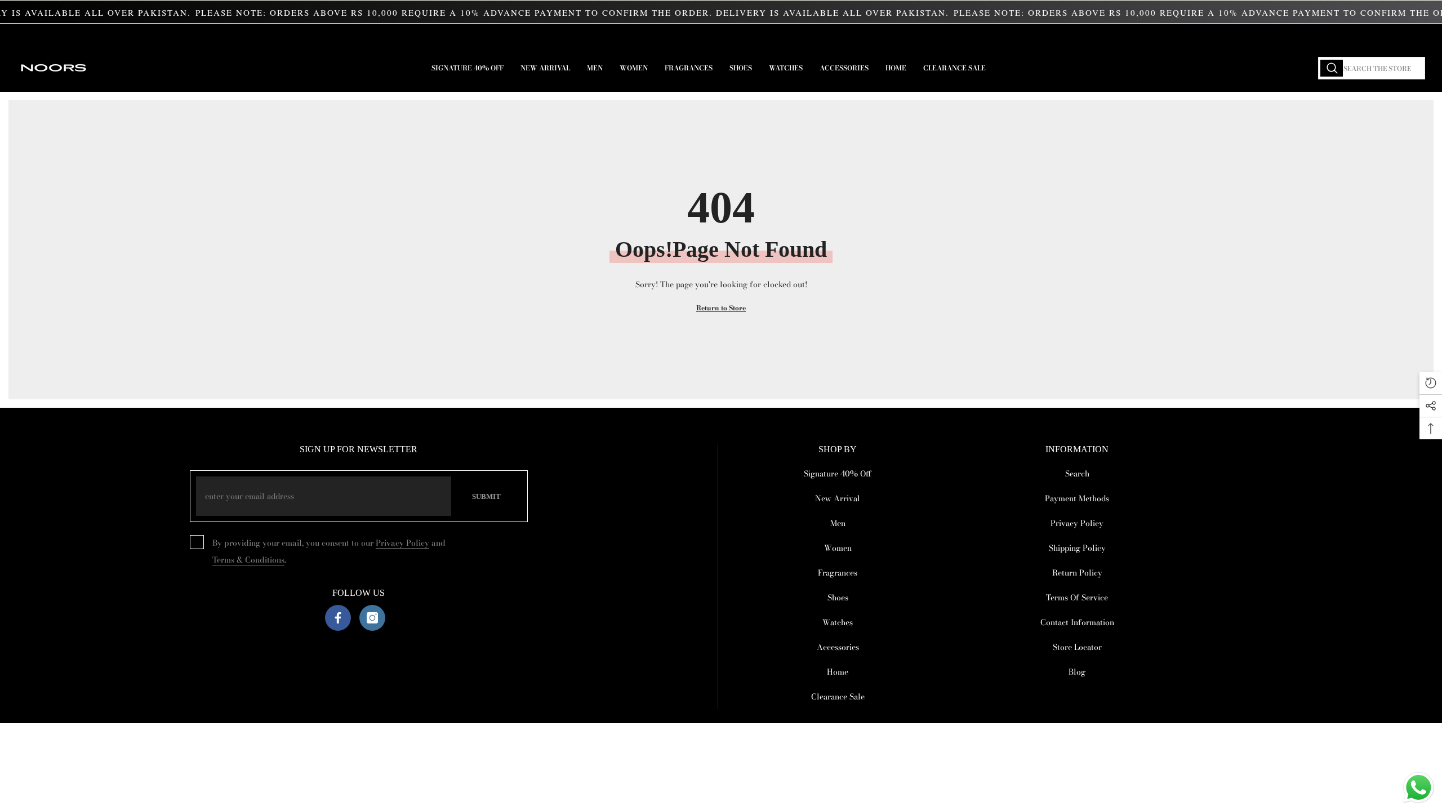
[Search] (1371, 68)
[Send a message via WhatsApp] (1418, 787)
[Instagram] (372, 618)
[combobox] (1371, 68)
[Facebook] (338, 618)
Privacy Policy (402, 543)
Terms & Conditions (248, 560)
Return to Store (721, 307)
